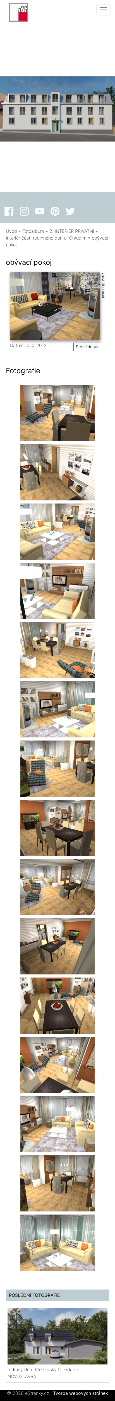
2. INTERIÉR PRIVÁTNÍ (71, 231)
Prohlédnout (87, 346)
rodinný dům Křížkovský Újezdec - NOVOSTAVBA (43, 1373)
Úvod (11, 231)
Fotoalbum (33, 231)
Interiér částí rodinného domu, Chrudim (46, 238)
